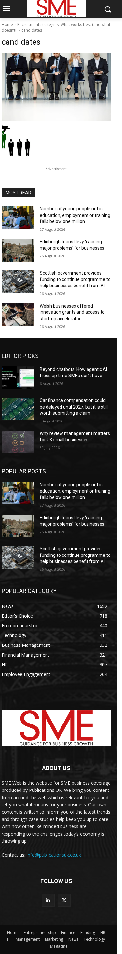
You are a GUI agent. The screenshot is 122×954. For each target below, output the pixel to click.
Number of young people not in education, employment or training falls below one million (75, 215)
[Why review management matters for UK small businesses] (18, 442)
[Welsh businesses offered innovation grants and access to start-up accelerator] (18, 314)
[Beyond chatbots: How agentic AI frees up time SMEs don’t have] (18, 377)
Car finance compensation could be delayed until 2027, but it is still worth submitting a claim (74, 407)
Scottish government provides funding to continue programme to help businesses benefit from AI (75, 279)
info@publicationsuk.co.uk (54, 855)
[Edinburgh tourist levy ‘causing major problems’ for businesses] (18, 250)
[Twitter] (64, 900)
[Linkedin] (48, 900)
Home (7, 24)
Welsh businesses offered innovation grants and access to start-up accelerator (72, 312)
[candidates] (56, 87)
